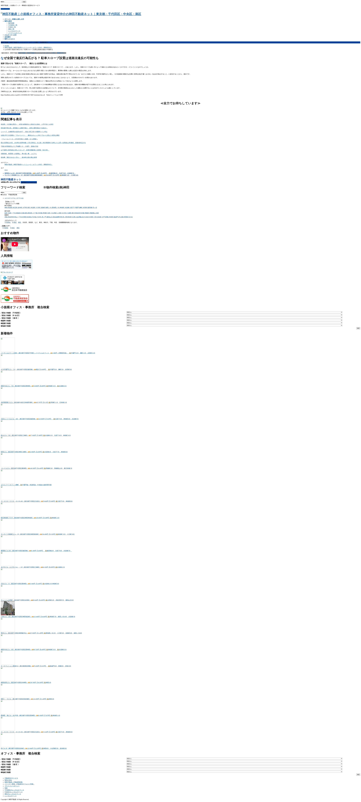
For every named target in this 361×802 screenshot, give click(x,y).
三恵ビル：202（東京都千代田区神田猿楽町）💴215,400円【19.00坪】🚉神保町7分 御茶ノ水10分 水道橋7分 (38, 616)
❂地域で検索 (6, 326)
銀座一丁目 (12, 213)
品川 (83, 217)
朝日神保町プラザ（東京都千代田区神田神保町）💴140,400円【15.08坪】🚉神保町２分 (30, 518)
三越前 (69, 213)
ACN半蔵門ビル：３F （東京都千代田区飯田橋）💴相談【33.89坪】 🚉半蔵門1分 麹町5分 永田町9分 (36, 369)
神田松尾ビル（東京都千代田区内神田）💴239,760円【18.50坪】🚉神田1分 (26, 682)
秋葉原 (10, 207)
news (6, 170)
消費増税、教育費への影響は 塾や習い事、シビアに (19, 153)
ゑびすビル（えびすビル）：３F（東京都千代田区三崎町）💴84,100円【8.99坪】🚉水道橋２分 (33, 567)
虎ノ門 (44, 217)
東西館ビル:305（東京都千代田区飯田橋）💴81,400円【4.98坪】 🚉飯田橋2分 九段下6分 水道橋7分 (40, 173)
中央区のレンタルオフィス (14, 792)
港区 (19, 222)
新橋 (106, 217)
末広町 (15, 207)
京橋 (22, 213)
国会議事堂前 (57, 217)
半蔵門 (76, 207)
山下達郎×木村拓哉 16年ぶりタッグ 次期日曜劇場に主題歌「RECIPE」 (25, 150)
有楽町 (33, 207)
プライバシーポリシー (12, 786)
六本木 (39, 217)
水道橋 (67, 207)
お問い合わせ (5, 9)
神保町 (62, 207)
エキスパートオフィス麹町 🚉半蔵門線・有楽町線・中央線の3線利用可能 (26, 485)
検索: (2, 2)
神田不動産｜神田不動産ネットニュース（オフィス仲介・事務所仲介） (42, 53)
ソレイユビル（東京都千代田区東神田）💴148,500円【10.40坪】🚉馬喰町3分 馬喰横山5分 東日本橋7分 (36, 468)
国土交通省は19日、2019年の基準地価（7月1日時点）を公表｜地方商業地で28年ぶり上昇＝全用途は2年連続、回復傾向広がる (43, 142)
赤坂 (6, 217)
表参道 (29, 217)
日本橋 (40, 213)
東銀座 (18, 213)
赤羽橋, (125, 217)
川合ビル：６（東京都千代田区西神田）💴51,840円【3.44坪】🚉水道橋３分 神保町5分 (30, 583)
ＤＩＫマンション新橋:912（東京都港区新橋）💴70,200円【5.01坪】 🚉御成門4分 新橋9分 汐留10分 (36, 666)
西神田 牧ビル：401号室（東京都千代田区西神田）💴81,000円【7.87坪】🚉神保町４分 (30, 715)
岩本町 (20, 207)
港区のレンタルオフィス (13, 794)
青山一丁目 (18, 217)
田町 (91, 217)
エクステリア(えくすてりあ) (14, 198)
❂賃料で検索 (6, 321)
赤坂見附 (11, 217)
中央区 (14, 222)
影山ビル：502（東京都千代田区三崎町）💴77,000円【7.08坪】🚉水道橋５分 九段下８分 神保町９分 (36, 435)
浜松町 (99, 217)
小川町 (38, 207)
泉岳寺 (87, 217)
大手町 (25, 207)
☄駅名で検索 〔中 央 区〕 (11, 315)
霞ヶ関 (64, 217)
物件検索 (11, 23)
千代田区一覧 (12, 25)
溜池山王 (50, 217)
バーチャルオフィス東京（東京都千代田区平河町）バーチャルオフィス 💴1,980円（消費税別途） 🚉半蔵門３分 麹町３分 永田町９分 (48, 353)
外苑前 (24, 217)
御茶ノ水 (49, 207)
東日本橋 (75, 213)
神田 (6, 207)
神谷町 (69, 217)
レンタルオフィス (14, 31)
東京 (28, 207)
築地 (25, 213)
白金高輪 (79, 217)
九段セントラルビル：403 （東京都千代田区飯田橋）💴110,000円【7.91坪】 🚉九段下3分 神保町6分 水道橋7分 (40, 419)
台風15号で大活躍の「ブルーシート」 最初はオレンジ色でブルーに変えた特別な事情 (30, 135)
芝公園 (120, 217)
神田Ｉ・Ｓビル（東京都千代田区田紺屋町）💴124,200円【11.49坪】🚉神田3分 (27, 699)
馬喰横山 (92, 213)
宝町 (48, 213)
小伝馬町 (54, 213)
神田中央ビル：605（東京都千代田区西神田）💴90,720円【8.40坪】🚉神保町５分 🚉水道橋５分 (34, 649)
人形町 (59, 213)
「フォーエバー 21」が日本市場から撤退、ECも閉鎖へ (19, 139)
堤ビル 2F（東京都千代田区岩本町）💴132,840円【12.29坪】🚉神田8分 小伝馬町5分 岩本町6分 (34, 748)
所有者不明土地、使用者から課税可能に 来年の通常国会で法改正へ (24, 128)
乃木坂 (34, 217)
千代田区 (8, 222)
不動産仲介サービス (11, 778)
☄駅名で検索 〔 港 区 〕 (10, 318)
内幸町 (111, 217)
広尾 (73, 217)
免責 (6, 788)
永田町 (85, 207)
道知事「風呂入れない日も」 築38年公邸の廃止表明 (19, 157)
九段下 (72, 207)
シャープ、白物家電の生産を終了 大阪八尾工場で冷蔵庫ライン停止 (24, 131)
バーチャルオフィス (15, 33)
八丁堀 (35, 213)
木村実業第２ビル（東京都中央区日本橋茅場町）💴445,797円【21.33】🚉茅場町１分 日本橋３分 (34, 402)
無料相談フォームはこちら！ (10, 114)
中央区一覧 (12, 27)
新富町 (30, 213)
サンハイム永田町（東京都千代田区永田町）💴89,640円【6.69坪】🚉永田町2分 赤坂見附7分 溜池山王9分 (37, 600)
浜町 (97, 213)
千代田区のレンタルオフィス (14, 790)
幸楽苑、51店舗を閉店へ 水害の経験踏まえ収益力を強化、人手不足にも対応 (27, 124)
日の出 (130, 217)
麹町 (80, 207)
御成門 (116, 217)
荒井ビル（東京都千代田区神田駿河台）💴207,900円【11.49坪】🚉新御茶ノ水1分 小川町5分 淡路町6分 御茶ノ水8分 (41, 633)
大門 (103, 217)
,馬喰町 (86, 213)
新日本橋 (81, 213)
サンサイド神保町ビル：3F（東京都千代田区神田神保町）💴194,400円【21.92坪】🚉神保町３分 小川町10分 (41, 175)
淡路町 (43, 207)
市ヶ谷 (95, 207)
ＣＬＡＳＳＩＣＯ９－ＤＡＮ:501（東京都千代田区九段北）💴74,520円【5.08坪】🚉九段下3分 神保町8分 (37, 732)
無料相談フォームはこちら (28, 182)
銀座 (6, 213)
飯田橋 (90, 207)
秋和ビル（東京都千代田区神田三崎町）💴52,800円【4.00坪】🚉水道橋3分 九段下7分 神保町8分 (34, 452)
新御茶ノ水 (55, 207)
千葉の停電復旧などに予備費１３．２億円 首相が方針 (19, 146)
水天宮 (64, 213)
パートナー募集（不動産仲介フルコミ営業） (20, 784)
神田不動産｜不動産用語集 (14, 782)
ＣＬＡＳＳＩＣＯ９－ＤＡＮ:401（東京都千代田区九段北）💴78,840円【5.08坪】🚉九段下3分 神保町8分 (37, 501)
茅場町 (44, 213)
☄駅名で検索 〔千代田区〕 (11, 313)
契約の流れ (8, 780)
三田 (95, 217)
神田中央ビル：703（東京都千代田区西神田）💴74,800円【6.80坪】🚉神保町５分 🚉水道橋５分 (34, 386)
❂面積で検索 (6, 323)
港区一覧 (11, 29)
